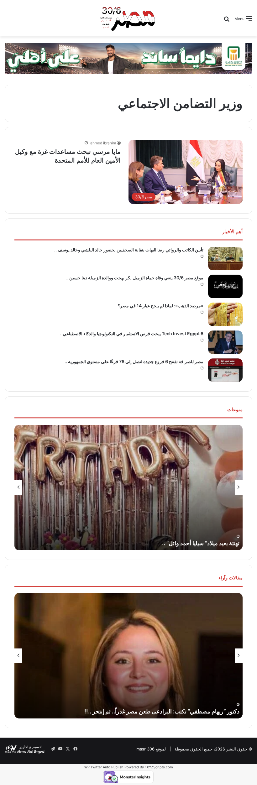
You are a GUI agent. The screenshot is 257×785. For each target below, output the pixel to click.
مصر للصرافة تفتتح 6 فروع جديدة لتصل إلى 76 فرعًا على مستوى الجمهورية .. (134, 361)
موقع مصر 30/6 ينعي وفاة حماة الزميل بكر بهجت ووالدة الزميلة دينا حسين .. (134, 277)
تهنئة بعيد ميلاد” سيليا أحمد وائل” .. (200, 543)
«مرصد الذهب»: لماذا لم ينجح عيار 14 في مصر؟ (160, 305)
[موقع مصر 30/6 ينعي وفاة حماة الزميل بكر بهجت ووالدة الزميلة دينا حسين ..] (225, 286)
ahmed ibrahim (103, 143)
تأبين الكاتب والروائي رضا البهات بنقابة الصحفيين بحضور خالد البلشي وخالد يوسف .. (128, 249)
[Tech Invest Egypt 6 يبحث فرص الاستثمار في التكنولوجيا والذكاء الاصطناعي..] (225, 342)
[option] (128, 487)
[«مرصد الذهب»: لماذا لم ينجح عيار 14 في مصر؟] (225, 314)
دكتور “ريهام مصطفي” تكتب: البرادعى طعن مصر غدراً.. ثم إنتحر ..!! (161, 711)
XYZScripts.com (160, 767)
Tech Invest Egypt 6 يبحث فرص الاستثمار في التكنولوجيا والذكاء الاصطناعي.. (131, 333)
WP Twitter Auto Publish (103, 767)
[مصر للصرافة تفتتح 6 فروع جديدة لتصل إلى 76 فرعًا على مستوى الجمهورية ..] (225, 370)
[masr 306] (128, 18)
